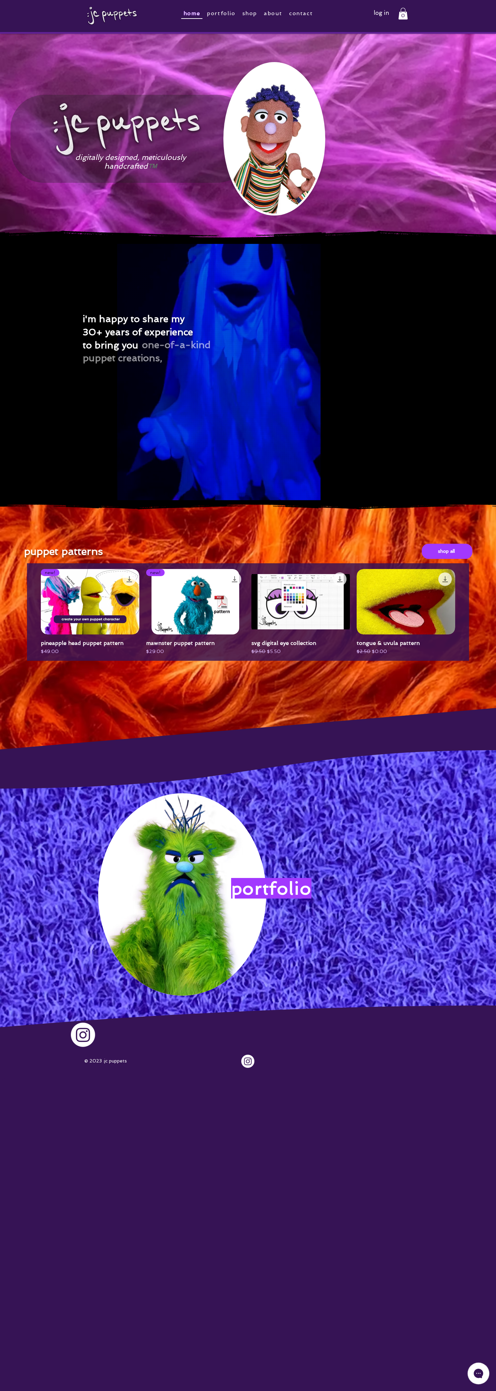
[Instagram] (247, 1061)
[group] (248, 612)
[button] (403, 14)
